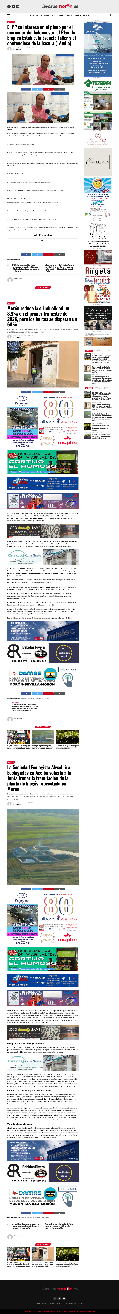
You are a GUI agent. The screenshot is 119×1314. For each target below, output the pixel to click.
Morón (32, 15)
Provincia (39, 15)
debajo (24, 698)
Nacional (46, 15)
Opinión (61, 15)
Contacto (86, 15)
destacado (31, 698)
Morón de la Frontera (42, 698)
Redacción (18, 49)
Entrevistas (68, 15)
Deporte (54, 15)
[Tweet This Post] (37, 89)
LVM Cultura (77, 15)
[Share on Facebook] (26, 89)
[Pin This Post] (48, 89)
